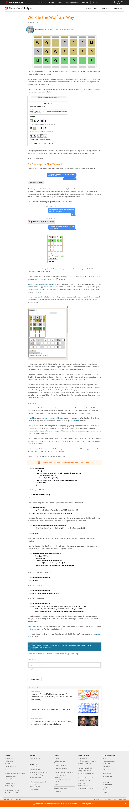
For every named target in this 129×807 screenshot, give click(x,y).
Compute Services (10, 766)
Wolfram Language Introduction (63, 772)
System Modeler (10, 769)
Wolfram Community (46, 284)
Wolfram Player (9, 786)
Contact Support (108, 776)
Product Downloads (109, 761)
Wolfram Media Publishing (86, 788)
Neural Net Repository (36, 775)
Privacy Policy (113, 799)
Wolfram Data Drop (84, 780)
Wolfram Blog (58, 791)
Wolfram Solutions (49, 189)
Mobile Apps (8, 779)
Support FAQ (107, 773)
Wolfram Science (83, 786)
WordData (76, 421)
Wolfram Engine (10, 783)
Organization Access (109, 769)
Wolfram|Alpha (82, 758)
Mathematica (9, 761)
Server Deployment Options (13, 793)
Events (105, 793)
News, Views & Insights (20, 8)
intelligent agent (33, 629)
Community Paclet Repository (38, 772)
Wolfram (99, 799)
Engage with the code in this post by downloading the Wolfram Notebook (65, 462)
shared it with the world (72, 79)
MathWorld (81, 783)
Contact (105, 790)
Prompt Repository (35, 778)
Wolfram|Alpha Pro (11, 776)
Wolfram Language (75, 191)
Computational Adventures (86, 773)
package (37, 292)
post (43, 616)
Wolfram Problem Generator (87, 761)
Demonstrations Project (85, 778)
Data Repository (34, 767)
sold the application (61, 82)
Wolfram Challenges (84, 764)
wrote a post (32, 284)
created (45, 418)
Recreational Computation (44, 654)
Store (104, 758)
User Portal (106, 764)
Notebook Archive (34, 786)
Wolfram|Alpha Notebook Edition (15, 773)
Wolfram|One (9, 758)
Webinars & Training (60, 765)
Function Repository (35, 769)
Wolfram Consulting (35, 758)
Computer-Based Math (85, 768)
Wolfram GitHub (34, 789)
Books (56, 784)
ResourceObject (55, 418)
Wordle (44, 71)
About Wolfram (107, 785)
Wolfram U (57, 758)
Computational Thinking (85, 771)
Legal (105, 799)
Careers (105, 787)
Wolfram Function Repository (64, 646)
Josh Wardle (32, 79)
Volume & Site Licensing (12, 790)
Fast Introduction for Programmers (60, 776)
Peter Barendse (33, 626)
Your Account (107, 766)
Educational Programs (60, 768)
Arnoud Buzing (33, 418)
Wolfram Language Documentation (59, 762)
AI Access (8, 764)
